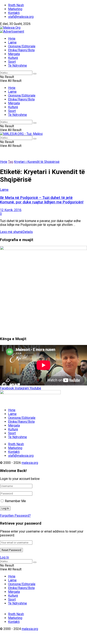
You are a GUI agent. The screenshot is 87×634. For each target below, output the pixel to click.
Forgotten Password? (15, 516)
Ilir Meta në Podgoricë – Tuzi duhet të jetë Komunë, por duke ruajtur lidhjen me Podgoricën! (42, 199)
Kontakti (14, 13)
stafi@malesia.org (21, 17)
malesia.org (30, 463)
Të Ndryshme (17, 65)
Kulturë (13, 58)
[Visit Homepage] (10, 28)
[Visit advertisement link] (12, 31)
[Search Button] (34, 73)
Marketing (15, 9)
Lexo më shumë (16, 232)
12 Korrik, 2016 (10, 210)
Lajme (12, 42)
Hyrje (11, 39)
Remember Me (15, 501)
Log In (4, 557)
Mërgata (14, 54)
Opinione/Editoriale (21, 46)
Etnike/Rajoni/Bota (21, 50)
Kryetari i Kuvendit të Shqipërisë (36, 162)
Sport (12, 62)
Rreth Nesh (16, 5)
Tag (10, 162)
